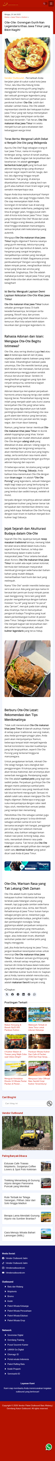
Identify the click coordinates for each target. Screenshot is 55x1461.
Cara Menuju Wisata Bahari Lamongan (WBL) (19, 1234)
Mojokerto (12, 1291)
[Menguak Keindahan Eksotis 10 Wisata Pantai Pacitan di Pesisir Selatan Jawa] (16, 1068)
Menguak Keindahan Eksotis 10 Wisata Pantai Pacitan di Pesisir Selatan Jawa (16, 1081)
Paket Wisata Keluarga (17, 1306)
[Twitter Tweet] (7, 994)
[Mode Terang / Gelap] (45, 3)
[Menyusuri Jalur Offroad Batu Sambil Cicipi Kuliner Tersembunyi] (39, 1068)
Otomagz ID (13, 1354)
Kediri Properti (13, 1369)
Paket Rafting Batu (16, 1364)
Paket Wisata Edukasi (17, 1315)
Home (7, 17)
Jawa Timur (15, 17)
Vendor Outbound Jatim (17, 1258)
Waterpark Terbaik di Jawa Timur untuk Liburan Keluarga (37, 1027)
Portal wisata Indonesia (18, 1359)
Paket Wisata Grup (16, 1320)
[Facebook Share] (12, 994)
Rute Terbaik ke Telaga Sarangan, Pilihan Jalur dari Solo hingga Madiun (19, 1200)
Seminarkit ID (13, 1373)
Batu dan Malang (15, 1286)
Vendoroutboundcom (15, 1268)
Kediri (10, 1301)
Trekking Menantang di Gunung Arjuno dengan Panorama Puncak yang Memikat (22, 1183)
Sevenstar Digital (15, 1335)
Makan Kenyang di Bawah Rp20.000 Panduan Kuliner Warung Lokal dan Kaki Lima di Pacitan (15, 1027)
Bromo (10, 1296)
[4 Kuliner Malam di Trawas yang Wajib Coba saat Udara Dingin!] (16, 1041)
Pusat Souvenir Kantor (17, 1345)
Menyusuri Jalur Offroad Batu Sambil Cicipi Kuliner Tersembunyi (39, 1081)
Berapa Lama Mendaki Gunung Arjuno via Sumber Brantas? (21, 1217)
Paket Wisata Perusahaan (19, 1311)
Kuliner (24, 17)
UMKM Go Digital (15, 1349)
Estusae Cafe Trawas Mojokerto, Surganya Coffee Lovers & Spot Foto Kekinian (20, 1166)
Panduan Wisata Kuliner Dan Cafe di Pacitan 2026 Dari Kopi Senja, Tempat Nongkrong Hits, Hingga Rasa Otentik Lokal (39, 1054)
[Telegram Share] (18, 994)
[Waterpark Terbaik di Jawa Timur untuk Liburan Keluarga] (39, 1014)
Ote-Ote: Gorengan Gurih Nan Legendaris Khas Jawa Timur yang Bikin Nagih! (27, 26)
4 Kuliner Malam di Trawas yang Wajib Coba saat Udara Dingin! (16, 1054)
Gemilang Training (15, 1340)
